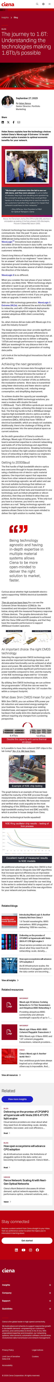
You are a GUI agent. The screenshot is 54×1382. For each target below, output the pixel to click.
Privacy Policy (8, 1350)
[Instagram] (30, 1250)
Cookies (35, 1357)
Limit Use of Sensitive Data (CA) (11, 1358)
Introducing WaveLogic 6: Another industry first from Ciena (34, 916)
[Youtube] (23, 1250)
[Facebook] (13, 122)
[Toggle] (50, 1285)
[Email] (18, 122)
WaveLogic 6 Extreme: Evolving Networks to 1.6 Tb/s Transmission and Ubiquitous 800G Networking (34, 1005)
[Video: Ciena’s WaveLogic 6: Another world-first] (9, 1059)
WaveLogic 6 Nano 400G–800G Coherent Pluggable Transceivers (34, 1030)
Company (7, 1293)
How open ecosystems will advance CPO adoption (35, 960)
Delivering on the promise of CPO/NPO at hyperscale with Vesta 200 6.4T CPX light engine (35, 938)
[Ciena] (8, 1269)
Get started (27, 1240)
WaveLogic (8, 241)
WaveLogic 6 (8, 275)
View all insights (9, 980)
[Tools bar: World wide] (43, 4)
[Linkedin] (3, 122)
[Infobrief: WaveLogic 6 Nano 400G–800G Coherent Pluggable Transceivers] (9, 1035)
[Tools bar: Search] (37, 4)
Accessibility (7, 1365)
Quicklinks (7, 1309)
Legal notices (37, 1350)
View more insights (17, 1099)
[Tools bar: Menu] (49, 4)
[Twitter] (8, 122)
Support (6, 1301)
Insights (5, 18)
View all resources (10, 1075)
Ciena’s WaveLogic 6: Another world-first (32, 1055)
